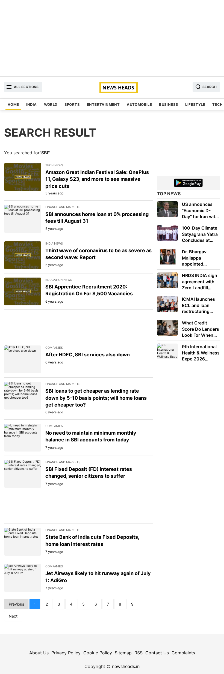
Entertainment (103, 104)
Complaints (183, 652)
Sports (72, 104)
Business (168, 104)
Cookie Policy (97, 652)
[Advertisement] (112, 38)
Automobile (139, 104)
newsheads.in (126, 666)
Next (13, 616)
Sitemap (123, 652)
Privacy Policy (66, 652)
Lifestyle (195, 104)
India (31, 104)
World (50, 104)
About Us (39, 652)
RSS (138, 652)
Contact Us (157, 652)
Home (13, 104)
